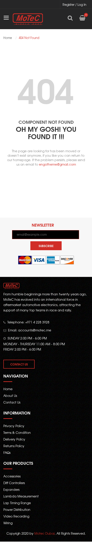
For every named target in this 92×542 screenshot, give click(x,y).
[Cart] (82, 18)
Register (68, 4)
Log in (81, 4)
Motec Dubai (44, 533)
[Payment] (46, 259)
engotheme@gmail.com (57, 164)
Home (7, 38)
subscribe (46, 246)
